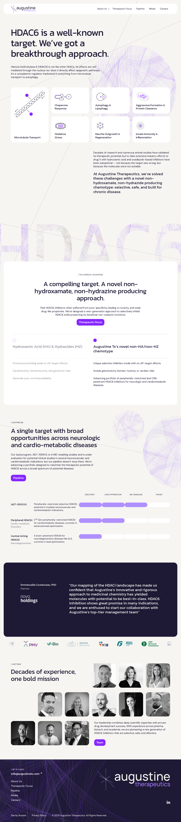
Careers (164, 8)
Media (152, 8)
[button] (102, 9)
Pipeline (140, 8)
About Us (16, 781)
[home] (23, 9)
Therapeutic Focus (122, 8)
